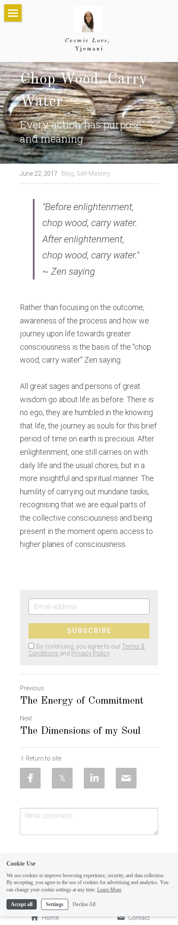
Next (26, 718)
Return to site (43, 758)
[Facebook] (30, 778)
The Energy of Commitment (81, 701)
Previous (32, 688)
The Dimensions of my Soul (80, 731)
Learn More (109, 890)
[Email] (126, 778)
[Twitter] (62, 778)
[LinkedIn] (94, 778)
